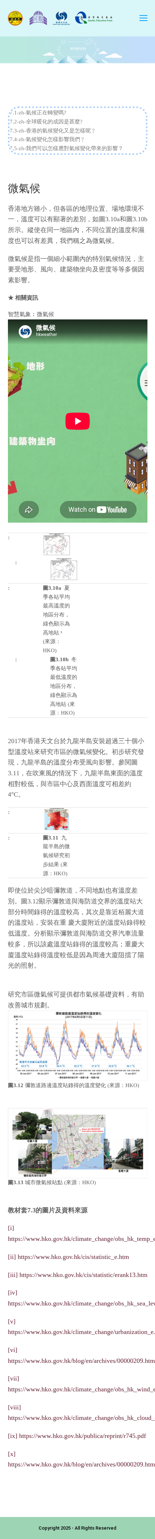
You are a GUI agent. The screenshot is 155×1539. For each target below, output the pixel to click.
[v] (11, 1321)
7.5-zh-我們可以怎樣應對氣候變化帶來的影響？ (66, 148)
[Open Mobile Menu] (143, 18)
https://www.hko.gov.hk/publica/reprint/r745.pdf (82, 1435)
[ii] (12, 1256)
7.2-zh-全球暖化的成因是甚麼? (46, 122)
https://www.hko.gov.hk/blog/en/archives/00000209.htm (81, 1360)
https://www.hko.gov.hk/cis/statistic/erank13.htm (83, 1274)
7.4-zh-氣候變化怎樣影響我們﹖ (47, 139)
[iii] (13, 1274)
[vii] (13, 1378)
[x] (11, 1453)
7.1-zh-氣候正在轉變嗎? (38, 112)
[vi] (12, 1349)
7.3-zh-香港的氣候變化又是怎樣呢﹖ (53, 131)
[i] (11, 1227)
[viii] (14, 1407)
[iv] (12, 1292)
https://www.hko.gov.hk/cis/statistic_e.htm (73, 1256)
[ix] (12, 1435)
